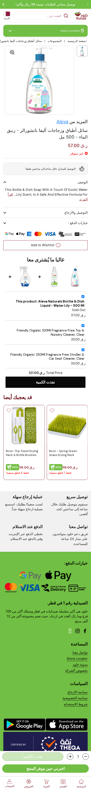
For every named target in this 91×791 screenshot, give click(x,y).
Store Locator (77, 659)
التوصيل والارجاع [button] (76, 213)
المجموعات (55, 41)
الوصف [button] (83, 182)
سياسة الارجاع (78, 692)
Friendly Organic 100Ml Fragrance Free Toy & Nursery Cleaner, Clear (50, 332)
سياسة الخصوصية (75, 698)
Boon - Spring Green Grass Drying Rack (63, 453)
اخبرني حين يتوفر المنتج (46, 768)
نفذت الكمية (45, 382)
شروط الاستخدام (76, 704)
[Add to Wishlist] (52, 410)
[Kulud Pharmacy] (81, 15)
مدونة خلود (80, 665)
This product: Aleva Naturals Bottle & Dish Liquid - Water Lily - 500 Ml (50, 303)
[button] (85, 756)
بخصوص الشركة (76, 671)
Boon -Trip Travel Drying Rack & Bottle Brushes (22, 453)
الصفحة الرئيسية (78, 41)
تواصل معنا (80, 652)
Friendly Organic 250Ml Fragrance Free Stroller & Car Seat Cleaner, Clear (47, 357)
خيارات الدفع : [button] (78, 223)
